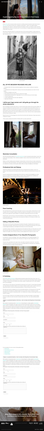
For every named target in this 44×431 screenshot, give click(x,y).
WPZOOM (41, 429)
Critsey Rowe (18, 303)
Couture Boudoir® (6, 1)
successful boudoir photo (20, 156)
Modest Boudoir (7, 352)
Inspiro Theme (37, 429)
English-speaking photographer (10, 278)
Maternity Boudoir (7, 351)
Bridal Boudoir (7, 348)
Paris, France (5, 25)
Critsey (7, 24)
